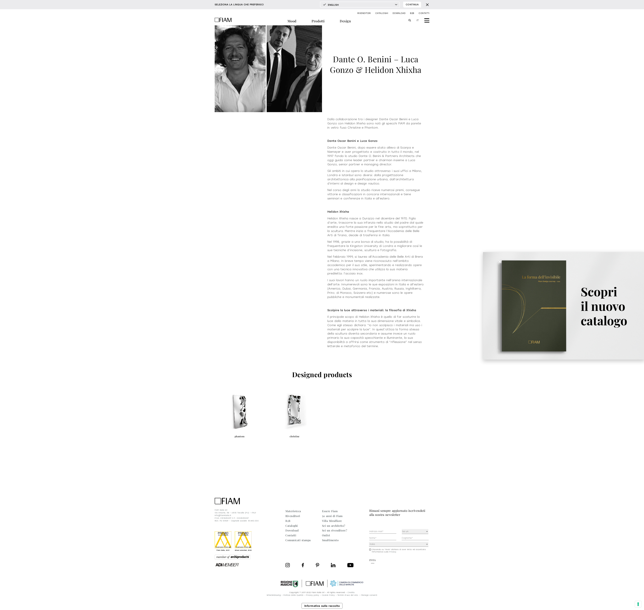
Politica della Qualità (293, 595)
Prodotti (318, 21)
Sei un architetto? (333, 525)
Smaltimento (330, 540)
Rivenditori (364, 13)
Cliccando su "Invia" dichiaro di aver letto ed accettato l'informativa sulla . (399, 550)
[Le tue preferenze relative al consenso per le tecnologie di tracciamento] (638, 604)
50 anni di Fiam (332, 516)
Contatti (424, 13)
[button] (500, 262)
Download (399, 13)
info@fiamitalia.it (223, 515)
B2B (412, 13)
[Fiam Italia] (223, 20)
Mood (292, 21)
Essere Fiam (330, 511)
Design (345, 21)
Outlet (326, 535)
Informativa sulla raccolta (322, 605)
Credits (351, 592)
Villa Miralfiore (332, 521)
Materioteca (293, 511)
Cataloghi (381, 13)
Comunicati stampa (298, 540)
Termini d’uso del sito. (348, 595)
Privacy (392, 552)
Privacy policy (312, 595)
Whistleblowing (274, 595)
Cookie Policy (328, 595)
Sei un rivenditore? (334, 530)
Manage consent (369, 595)
